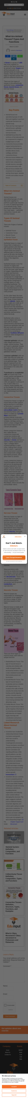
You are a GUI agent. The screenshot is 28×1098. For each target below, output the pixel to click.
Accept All (14, 1086)
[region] (14, 1086)
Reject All (14, 1095)
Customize (14, 1090)
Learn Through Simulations (14, 557)
